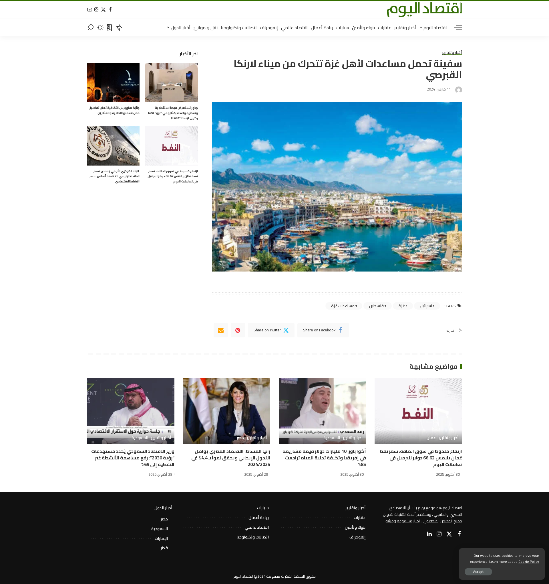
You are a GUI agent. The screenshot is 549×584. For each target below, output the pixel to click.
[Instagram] (96, 10)
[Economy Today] (424, 9)
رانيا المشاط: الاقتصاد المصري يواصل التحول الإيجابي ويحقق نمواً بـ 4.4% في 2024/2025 (230, 458)
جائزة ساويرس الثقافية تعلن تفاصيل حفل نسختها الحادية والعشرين (114, 110)
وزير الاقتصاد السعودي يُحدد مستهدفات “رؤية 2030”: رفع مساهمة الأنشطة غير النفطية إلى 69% (132, 458)
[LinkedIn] (429, 534)
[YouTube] (89, 10)
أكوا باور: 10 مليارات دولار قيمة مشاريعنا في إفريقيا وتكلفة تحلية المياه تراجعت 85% (324, 458)
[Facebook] (110, 10)
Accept (478, 571)
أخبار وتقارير (452, 52)
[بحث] (90, 27)
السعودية (331, 438)
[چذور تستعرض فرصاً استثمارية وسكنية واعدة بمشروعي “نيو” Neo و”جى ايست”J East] (171, 82)
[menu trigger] (455, 27)
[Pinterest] (238, 330)
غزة (402, 306)
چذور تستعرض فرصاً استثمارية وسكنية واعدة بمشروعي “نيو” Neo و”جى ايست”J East (173, 113)
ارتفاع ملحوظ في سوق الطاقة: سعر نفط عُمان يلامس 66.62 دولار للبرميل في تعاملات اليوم (173, 176)
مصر (240, 438)
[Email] (221, 330)
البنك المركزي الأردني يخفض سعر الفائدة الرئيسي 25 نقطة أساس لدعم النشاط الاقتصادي (114, 176)
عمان (431, 438)
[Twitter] (103, 10)
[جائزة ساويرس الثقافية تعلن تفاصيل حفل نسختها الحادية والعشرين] (113, 82)
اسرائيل (426, 306)
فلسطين (376, 306)
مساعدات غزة (343, 306)
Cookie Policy (528, 561)
